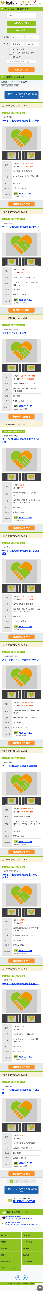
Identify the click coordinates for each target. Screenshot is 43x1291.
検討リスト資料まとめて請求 (22, 95)
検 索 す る (22, 69)
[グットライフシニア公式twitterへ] (25, 1277)
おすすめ (4, 85)
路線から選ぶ (21, 30)
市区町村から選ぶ (21, 23)
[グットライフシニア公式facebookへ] (17, 1277)
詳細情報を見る (22, 204)
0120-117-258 (24, 1201)
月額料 (11, 85)
